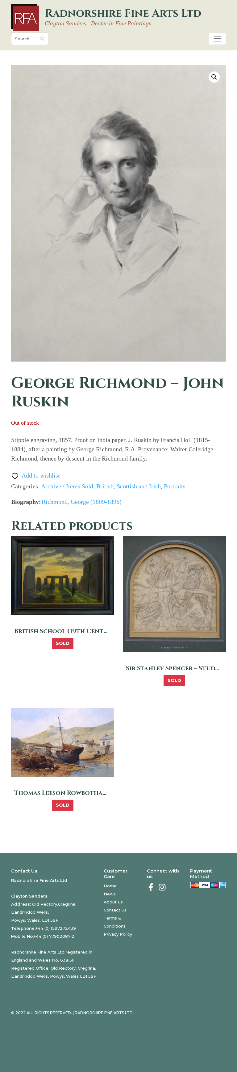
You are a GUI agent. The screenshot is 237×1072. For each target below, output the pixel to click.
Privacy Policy (118, 934)
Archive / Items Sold (67, 486)
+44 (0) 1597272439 (55, 928)
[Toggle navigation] (217, 38)
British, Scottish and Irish (128, 486)
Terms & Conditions (115, 921)
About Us (113, 901)
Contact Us (115, 909)
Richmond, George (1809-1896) (82, 501)
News (110, 893)
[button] (214, 77)
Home (110, 885)
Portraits (174, 486)
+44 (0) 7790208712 (54, 936)
